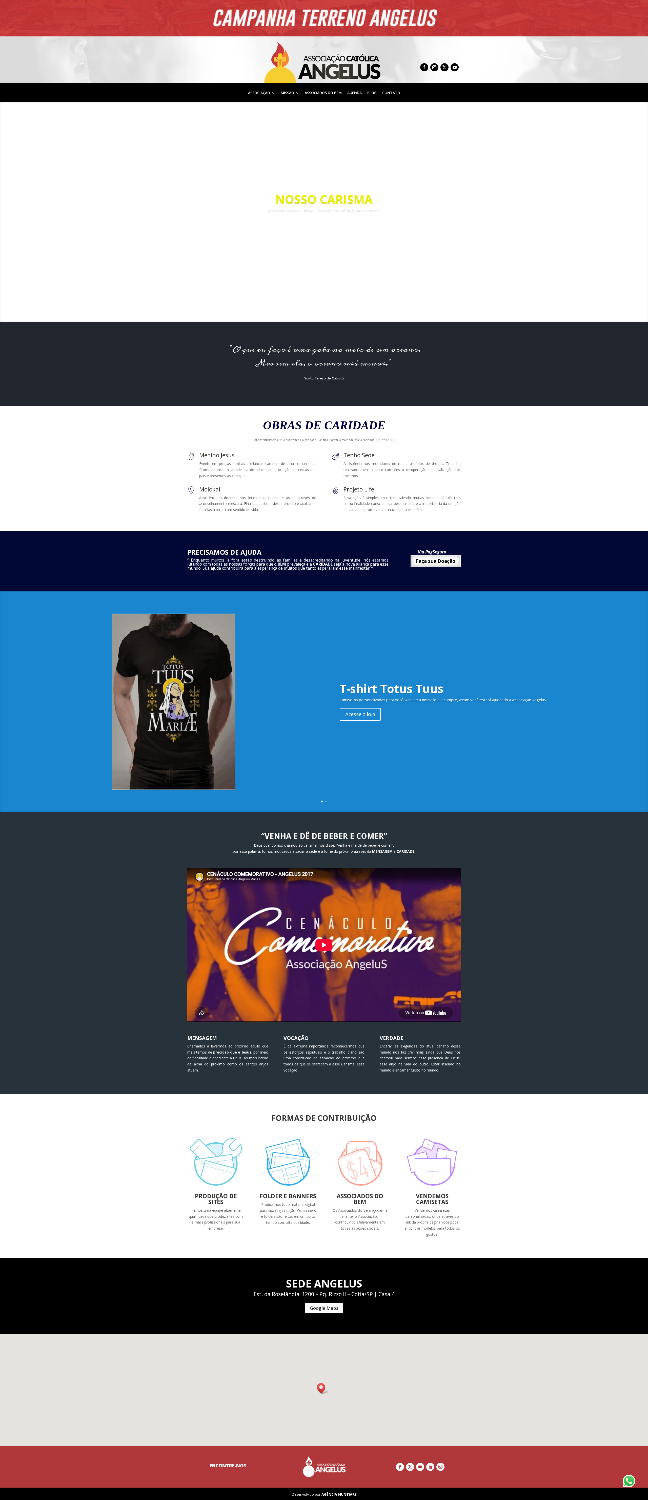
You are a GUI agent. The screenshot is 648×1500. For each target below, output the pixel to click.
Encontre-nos (228, 1466)
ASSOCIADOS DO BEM (323, 93)
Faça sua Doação (435, 561)
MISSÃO (287, 93)
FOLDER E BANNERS (288, 1196)
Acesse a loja (360, 714)
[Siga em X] (444, 67)
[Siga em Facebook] (424, 67)
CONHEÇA (324, 224)
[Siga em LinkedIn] (430, 1467)
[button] (323, 1388)
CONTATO (391, 93)
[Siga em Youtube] (455, 67)
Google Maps (324, 1308)
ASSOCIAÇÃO (259, 93)
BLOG (372, 93)
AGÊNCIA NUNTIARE (339, 1494)
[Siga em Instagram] (434, 67)
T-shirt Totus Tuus (391, 688)
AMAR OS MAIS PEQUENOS (324, 199)
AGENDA (354, 93)
